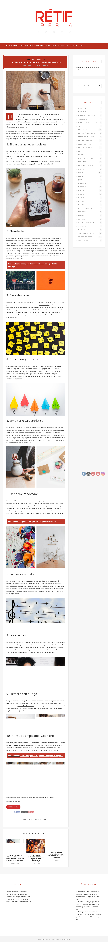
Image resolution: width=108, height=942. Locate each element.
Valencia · (18, 899)
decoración (35, 819)
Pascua (89, 201)
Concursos (51, 46)
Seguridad (89, 226)
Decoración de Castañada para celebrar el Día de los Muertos (56, 855)
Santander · (11, 899)
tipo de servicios (21, 647)
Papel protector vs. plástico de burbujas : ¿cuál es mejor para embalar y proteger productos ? (88, 914)
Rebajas (89, 215)
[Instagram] (62, 31)
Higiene (89, 176)
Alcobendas (10, 897)
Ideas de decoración (15, 46)
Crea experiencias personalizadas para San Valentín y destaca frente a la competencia (15, 858)
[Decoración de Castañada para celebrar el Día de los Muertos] (56, 844)
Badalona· (22, 902)
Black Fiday (89, 112)
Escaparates (89, 162)
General (89, 173)
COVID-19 (89, 126)
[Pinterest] (54, 31)
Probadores (89, 205)
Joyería (89, 180)
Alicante (23, 892)
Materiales (89, 187)
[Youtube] (70, 31)
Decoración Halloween (89, 137)
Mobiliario (89, 190)
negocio (45, 819)
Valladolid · (24, 899)
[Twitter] (46, 31)
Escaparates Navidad (89, 165)
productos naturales (89, 208)
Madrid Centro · (22, 894)
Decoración (89, 130)
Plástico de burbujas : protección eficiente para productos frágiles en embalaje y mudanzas (87, 904)
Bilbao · (8, 902)
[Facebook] (38, 31)
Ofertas (89, 198)
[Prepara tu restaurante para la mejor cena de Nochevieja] (35, 846)
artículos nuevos (42, 251)
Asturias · (23, 897)
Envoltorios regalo (89, 158)
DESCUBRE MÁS (13, 807)
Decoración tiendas (89, 148)
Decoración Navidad (89, 140)
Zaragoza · (15, 902)
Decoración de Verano (89, 133)
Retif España (36, 65)
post (41, 438)
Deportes (89, 151)
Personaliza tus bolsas (26, 706)
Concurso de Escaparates (89, 123)
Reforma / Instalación (67, 46)
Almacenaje (89, 108)
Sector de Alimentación (89, 223)
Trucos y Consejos (35, 59)
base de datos (44, 305)
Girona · (15, 894)
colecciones (89, 119)
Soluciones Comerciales (89, 233)
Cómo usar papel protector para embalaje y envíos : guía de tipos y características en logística (87, 894)
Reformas (89, 219)
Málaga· (17, 897)
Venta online (89, 240)
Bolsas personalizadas (89, 115)
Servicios (89, 230)
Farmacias (89, 169)
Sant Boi (28, 902)
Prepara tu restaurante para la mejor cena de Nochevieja (36, 858)
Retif (81, 46)
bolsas (25, 819)
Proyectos (89, 212)
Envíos (89, 155)
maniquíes (89, 183)
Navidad (89, 194)
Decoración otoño (89, 144)
